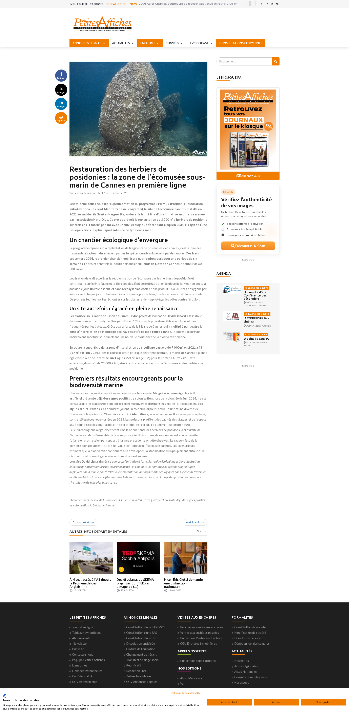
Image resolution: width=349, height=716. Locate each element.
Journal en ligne (82, 627)
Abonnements (81, 638)
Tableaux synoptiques (86, 632)
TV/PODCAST (199, 43)
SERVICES (173, 43)
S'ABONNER (97, 4)
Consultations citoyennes (251, 677)
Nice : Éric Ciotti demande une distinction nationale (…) (183, 583)
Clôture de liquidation (140, 649)
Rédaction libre (136, 671)
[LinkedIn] (272, 4)
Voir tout (202, 531)
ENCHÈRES (148, 43)
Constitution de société (250, 627)
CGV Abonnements (84, 681)
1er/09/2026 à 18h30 (258, 314)
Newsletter (80, 643)
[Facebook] (267, 4)
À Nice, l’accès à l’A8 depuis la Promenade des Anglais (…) (90, 583)
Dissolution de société (249, 638)
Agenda (224, 273)
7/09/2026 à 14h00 (257, 334)
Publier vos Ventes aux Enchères (202, 638)
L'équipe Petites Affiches (88, 660)
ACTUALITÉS (121, 43)
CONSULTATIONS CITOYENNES (240, 43)
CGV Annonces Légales (141, 681)
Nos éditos (241, 660)
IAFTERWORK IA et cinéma (257, 319)
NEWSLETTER (117, 4)
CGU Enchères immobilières (198, 643)
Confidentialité (82, 676)
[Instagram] (277, 4)
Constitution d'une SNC (142, 638)
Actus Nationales (245, 671)
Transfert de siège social (142, 660)
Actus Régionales (246, 666)
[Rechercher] (276, 61)
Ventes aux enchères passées (199, 632)
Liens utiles (79, 665)
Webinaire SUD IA (256, 338)
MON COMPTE (78, 4)
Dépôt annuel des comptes (252, 643)
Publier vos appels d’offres (198, 660)
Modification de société (250, 632)
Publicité (78, 649)
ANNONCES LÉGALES (87, 43)
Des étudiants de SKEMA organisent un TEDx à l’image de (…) (135, 583)
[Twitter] (262, 4)
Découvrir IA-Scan (250, 246)
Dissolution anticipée (140, 643)
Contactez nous (82, 654)
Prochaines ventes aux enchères (201, 627)
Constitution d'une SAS (141, 632)
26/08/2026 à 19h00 (257, 288)
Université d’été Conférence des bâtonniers (255, 295)
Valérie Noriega (85, 193)
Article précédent (84, 522)
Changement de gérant (141, 654)
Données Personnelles (87, 671)
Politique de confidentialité (186, 692)
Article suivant (195, 522)
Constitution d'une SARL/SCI (145, 627)
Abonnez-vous (250, 175)
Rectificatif (133, 665)
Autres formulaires (138, 676)
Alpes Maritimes (191, 678)
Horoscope (241, 682)
